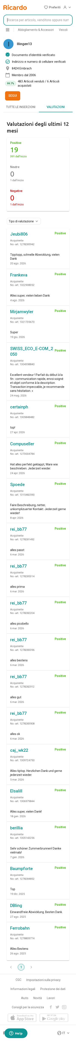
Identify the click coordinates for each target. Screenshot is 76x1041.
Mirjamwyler (21, 311)
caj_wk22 (19, 750)
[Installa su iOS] (22, 1018)
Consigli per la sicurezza (28, 1007)
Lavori (51, 998)
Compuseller (22, 443)
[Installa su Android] (54, 1018)
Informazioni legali (23, 989)
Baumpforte (21, 868)
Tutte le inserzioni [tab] (20, 107)
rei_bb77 (18, 529)
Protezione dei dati (52, 989)
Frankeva (18, 275)
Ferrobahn (20, 928)
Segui (12, 95)
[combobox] (38, 20)
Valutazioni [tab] (56, 107)
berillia (16, 827)
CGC (18, 979)
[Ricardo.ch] (15, 7)
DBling (16, 905)
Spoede (17, 484)
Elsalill (16, 790)
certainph (19, 406)
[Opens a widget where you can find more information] (15, 1033)
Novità (37, 998)
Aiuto (24, 998)
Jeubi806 (19, 234)
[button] (52, 7)
